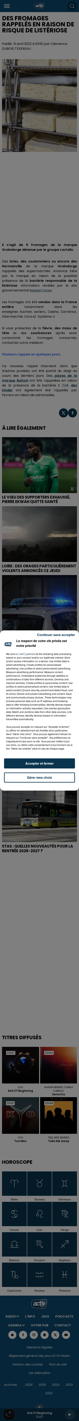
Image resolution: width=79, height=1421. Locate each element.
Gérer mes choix (39, 777)
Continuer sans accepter (56, 634)
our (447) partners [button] (25, 654)
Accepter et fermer (39, 763)
